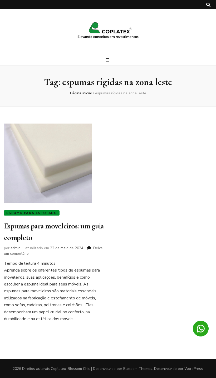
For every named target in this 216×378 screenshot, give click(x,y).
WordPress (193, 368)
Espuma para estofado (31, 213)
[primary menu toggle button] (108, 60)
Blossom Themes (137, 368)
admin (16, 248)
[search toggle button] (208, 5)
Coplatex (58, 368)
